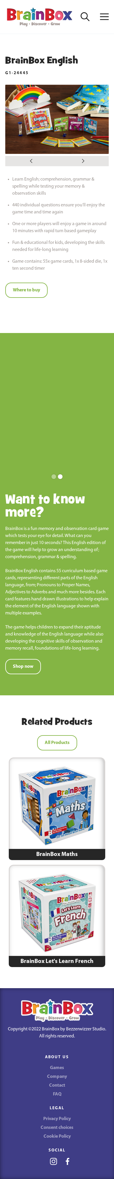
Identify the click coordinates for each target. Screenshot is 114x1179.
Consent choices (57, 1127)
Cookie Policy (57, 1136)
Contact (57, 1085)
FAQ (57, 1094)
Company (57, 1076)
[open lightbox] (57, 119)
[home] (39, 17)
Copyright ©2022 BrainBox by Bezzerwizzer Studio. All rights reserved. (57, 1033)
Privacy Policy (57, 1119)
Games (57, 1068)
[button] (104, 16)
